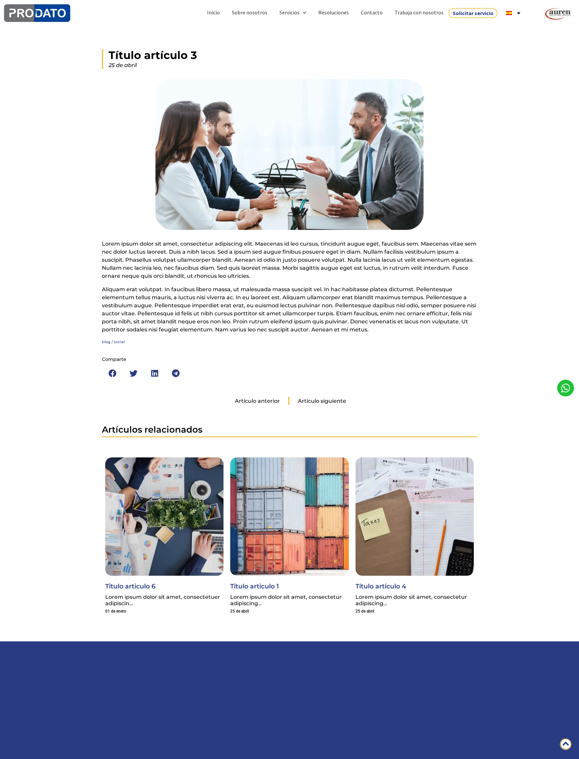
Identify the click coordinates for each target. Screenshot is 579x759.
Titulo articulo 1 (254, 586)
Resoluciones (333, 12)
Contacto (372, 12)
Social (119, 341)
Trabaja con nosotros (419, 12)
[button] (112, 373)
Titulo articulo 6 (130, 586)
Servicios (289, 12)
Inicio (213, 12)
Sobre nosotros (249, 12)
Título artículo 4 (381, 586)
